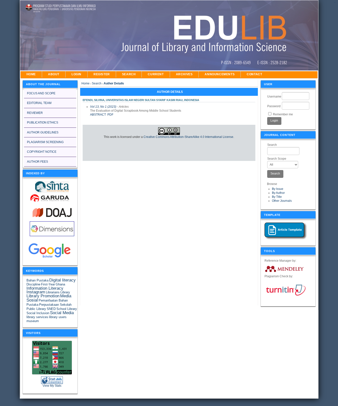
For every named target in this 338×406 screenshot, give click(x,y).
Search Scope (276, 158)
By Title (277, 197)
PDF (110, 114)
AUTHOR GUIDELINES (42, 132)
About (53, 74)
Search (272, 145)
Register (102, 74)
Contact (254, 74)
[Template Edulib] (286, 238)
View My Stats (52, 385)
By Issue (277, 189)
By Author (278, 193)
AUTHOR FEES (37, 161)
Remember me (283, 114)
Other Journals (282, 201)
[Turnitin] (286, 299)
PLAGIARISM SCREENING (45, 142)
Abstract (98, 114)
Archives (184, 74)
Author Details (114, 83)
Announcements (220, 74)
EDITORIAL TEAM (39, 103)
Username (274, 96)
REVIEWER (35, 113)
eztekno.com (35, 239)
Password (274, 106)
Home (31, 74)
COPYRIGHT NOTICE (41, 151)
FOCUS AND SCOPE (41, 93)
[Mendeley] (284, 271)
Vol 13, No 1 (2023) (103, 106)
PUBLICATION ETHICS (42, 122)
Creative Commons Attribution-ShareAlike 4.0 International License (188, 137)
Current (156, 74)
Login (76, 74)
